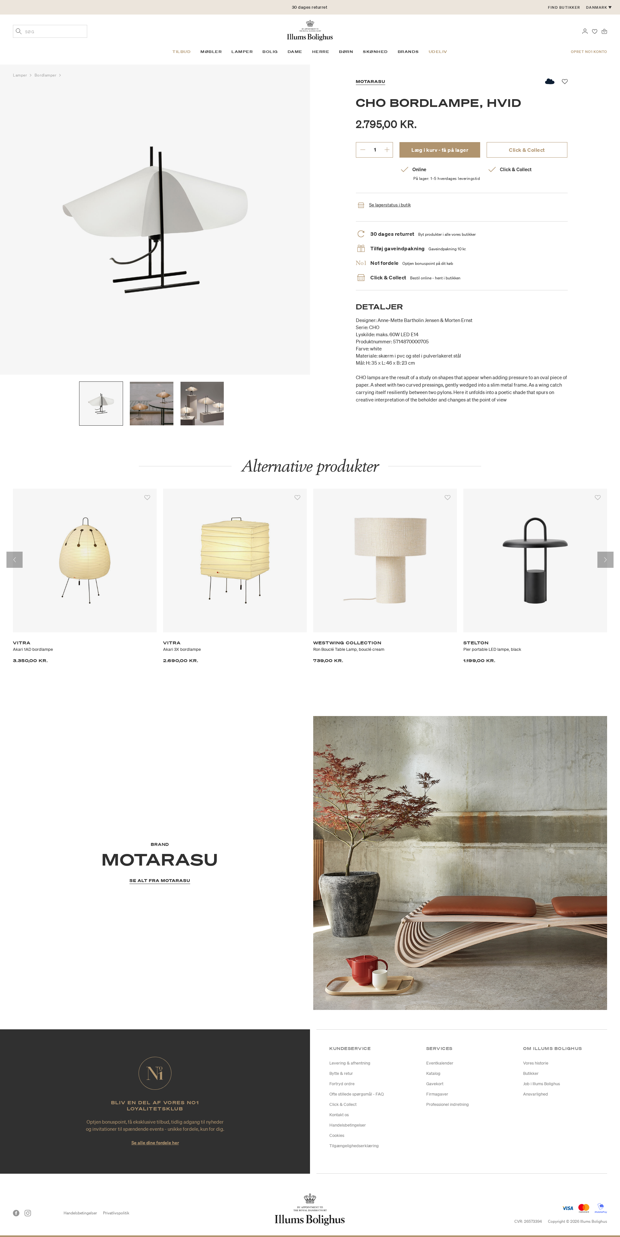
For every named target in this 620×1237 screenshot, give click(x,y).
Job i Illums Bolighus (541, 1083)
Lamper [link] (242, 51)
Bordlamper (46, 75)
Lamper (20, 75)
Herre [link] (321, 51)
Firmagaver (437, 1094)
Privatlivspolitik (116, 1213)
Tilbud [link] (181, 51)
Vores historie (535, 1063)
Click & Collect (527, 150)
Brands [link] (408, 51)
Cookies (336, 1135)
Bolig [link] (270, 51)
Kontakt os (339, 1114)
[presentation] (14, 560)
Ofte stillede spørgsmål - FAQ (356, 1094)
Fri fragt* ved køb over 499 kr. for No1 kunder (310, 7)
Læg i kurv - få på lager (439, 150)
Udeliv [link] (438, 51)
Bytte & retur (341, 1073)
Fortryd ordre (342, 1083)
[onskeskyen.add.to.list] (550, 81)
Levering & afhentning (349, 1063)
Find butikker (564, 7)
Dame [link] (295, 51)
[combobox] (50, 31)
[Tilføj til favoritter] (147, 498)
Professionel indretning (447, 1104)
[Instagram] (28, 1213)
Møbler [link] (211, 51)
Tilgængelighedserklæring (354, 1146)
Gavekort (434, 1083)
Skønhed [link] (375, 51)
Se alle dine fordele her (155, 1142)
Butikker (531, 1073)
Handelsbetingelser (347, 1125)
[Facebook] (16, 1213)
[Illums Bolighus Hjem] (310, 29)
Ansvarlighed (535, 1094)
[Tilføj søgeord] (19, 32)
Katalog (433, 1073)
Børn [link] (346, 51)
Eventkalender (439, 1063)
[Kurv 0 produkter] (604, 30)
